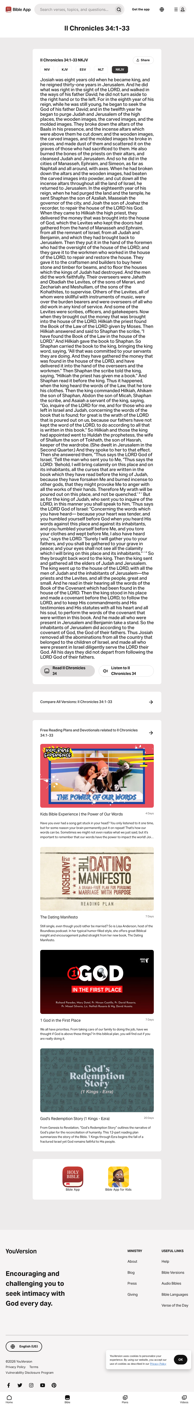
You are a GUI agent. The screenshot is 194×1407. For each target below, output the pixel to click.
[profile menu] (179, 9)
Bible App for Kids (118, 1189)
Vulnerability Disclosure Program (29, 1372)
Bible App (73, 1189)
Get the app (141, 9)
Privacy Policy (16, 1367)
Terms (33, 1367)
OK (180, 1359)
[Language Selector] (162, 9)
